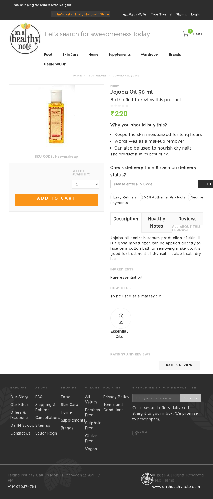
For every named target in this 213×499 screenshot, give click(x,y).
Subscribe (191, 398)
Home (77, 75)
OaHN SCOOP (55, 64)
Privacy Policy (116, 397)
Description (125, 218)
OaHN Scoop (22, 425)
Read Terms (163, 480)
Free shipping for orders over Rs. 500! (42, 5)
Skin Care (69, 405)
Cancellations (48, 418)
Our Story (19, 397)
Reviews (187, 218)
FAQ (39, 397)
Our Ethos (19, 405)
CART (197, 34)
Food (66, 397)
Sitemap (42, 425)
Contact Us (20, 433)
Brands (175, 54)
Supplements (73, 420)
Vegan (91, 449)
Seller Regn (46, 433)
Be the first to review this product (145, 99)
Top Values (98, 75)
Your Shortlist (161, 14)
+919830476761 (134, 14)
